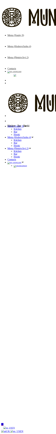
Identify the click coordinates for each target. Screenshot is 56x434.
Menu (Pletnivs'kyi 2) (18, 57)
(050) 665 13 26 (28, 289)
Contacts (11, 68)
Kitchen (17, 38)
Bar (15, 40)
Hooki (17, 43)
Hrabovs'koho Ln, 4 (30, 296)
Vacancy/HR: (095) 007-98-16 (30, 315)
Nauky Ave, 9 (27, 276)
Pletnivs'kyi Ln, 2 (28, 286)
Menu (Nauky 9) (15, 35)
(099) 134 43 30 (28, 279)
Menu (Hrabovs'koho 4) (19, 46)
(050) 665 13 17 (28, 300)
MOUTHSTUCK (24, 328)
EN (13, 428)
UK (8, 431)
